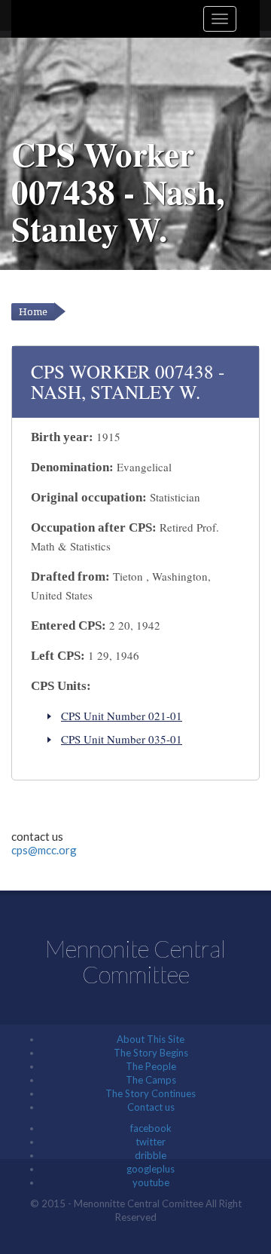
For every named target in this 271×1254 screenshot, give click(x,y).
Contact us (151, 1107)
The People (151, 1066)
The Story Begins (151, 1053)
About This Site (150, 1039)
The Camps (151, 1080)
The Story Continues (150, 1093)
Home (33, 311)
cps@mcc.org (44, 850)
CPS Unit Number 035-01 (121, 739)
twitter (151, 1142)
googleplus (150, 1169)
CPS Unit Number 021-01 (121, 715)
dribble (150, 1155)
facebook (151, 1128)
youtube (150, 1182)
